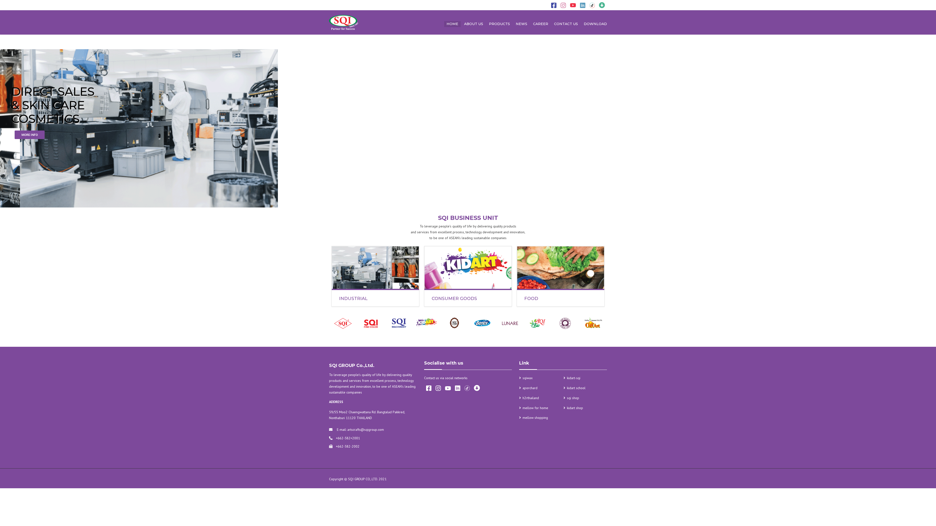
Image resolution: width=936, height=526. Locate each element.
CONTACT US (566, 24)
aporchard (530, 388)
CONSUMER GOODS (454, 298)
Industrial (353, 298)
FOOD (531, 298)
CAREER (540, 24)
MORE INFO (29, 135)
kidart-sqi (573, 378)
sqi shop (573, 398)
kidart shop (575, 408)
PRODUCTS (499, 24)
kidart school (576, 388)
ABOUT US (473, 24)
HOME (452, 24)
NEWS (521, 24)
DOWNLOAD (595, 24)
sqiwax (528, 378)
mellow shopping (535, 417)
